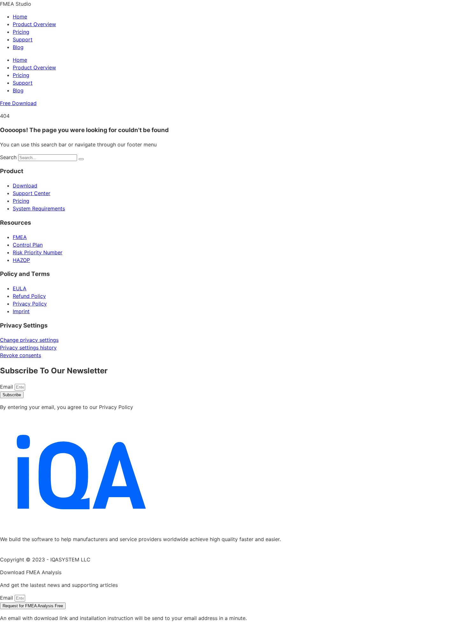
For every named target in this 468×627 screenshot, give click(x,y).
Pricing (21, 32)
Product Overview (34, 24)
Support (22, 39)
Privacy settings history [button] (28, 347)
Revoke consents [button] (20, 355)
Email (7, 387)
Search (8, 157)
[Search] (81, 159)
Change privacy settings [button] (29, 340)
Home (20, 16)
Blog (18, 47)
